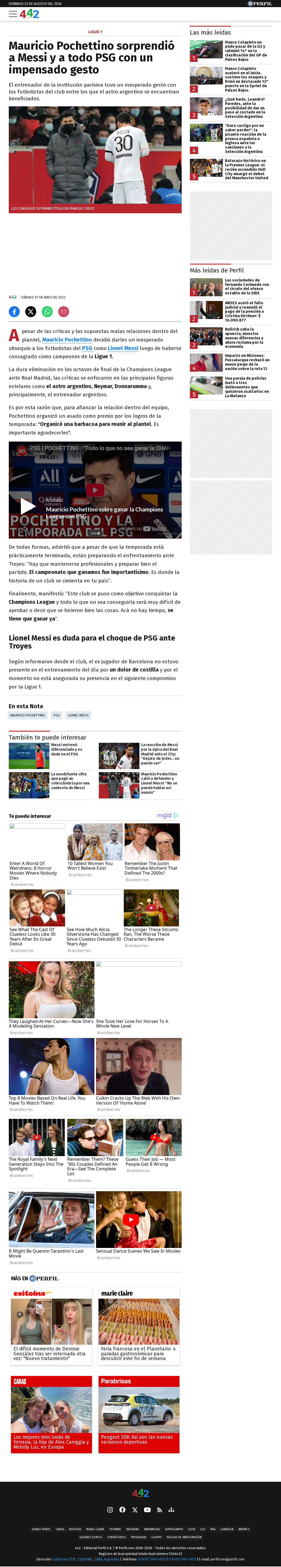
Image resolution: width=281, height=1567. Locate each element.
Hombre (115, 1529)
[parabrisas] (139, 1383)
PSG (57, 715)
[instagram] (110, 1510)
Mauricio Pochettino (27, 715)
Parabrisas (152, 1529)
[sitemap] (171, 1510)
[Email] (63, 311)
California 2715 (64, 1559)
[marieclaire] (139, 1294)
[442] (140, 1493)
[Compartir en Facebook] (14, 311)
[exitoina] (51, 1294)
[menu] (13, 14)
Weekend (132, 1529)
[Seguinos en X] (134, 1510)
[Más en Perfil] (43, 1278)
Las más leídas (210, 32)
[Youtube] (147, 1510)
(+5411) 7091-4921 (151, 1559)
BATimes (243, 1529)
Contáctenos (116, 1537)
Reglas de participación (184, 1537)
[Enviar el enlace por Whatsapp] (47, 311)
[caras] (51, 1383)
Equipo (156, 1537)
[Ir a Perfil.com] (260, 4)
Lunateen (227, 1529)
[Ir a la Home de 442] (29, 16)
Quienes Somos (90, 1537)
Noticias (75, 1529)
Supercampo (174, 1529)
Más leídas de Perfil (217, 270)
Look (191, 1529)
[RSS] (159, 1510)
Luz (203, 1529)
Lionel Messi (78, 715)
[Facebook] (122, 1510)
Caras (60, 1529)
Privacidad (139, 1537)
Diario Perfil (41, 1529)
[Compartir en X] (30, 311)
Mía (212, 1529)
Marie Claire (95, 1529)
